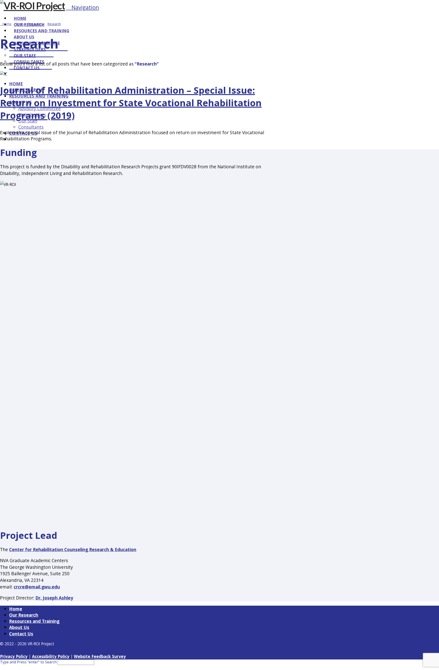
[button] (82, 7)
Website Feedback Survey (100, 656)
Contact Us (21, 634)
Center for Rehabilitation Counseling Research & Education (72, 549)
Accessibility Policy (50, 656)
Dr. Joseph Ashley (54, 598)
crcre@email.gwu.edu (37, 587)
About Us (19, 627)
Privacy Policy (13, 656)
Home (15, 609)
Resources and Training (34, 621)
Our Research (23, 615)
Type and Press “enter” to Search (28, 662)
